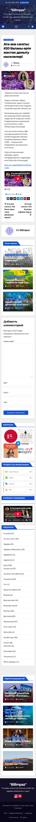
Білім (17, 254)
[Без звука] (27, 520)
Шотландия (8, 651)
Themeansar (18, 808)
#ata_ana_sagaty (10, 165)
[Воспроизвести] (6, 520)
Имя (6, 383)
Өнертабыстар (9, 606)
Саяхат (6, 643)
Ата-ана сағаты (8, 39)
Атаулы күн (8, 568)
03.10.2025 (10, 699)
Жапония (7, 646)
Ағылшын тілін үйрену (12, 574)
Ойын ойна (24, 254)
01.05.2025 (10, 744)
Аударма (7, 544)
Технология (8, 656)
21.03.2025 (10, 767)
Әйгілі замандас (10, 662)
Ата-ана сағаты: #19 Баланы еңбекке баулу (25, 208)
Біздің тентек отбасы (18, 741)
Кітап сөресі (8, 627)
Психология (8, 579)
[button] (29, 26)
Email (6, 392)
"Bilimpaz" (18, 10)
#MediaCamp (21, 165)
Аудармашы (8, 555)
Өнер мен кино (20, 276)
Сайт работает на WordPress (11, 805)
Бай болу (7, 611)
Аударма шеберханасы (12, 549)
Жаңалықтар (8, 621)
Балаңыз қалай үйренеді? (14, 259)
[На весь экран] (30, 520)
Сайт (5, 402)
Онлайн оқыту (9, 637)
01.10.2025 (10, 722)
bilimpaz (16, 63)
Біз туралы (23, 817)
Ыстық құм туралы (16, 763)
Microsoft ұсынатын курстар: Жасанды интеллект (17, 696)
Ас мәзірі (7, 533)
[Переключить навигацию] (16, 26)
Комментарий (9, 341)
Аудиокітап (8, 560)
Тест (5, 584)
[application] (18, 514)
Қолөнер (7, 595)
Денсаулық (8, 616)
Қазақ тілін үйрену (10, 590)
